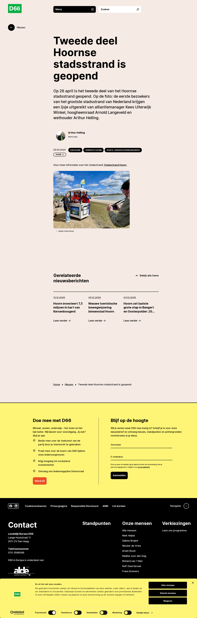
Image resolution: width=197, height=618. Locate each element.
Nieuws (69, 384)
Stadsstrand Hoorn (115, 165)
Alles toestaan (167, 585)
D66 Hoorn (75, 150)
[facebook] (10, 506)
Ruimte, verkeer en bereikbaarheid (123, 150)
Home (56, 384)
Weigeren (167, 601)
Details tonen (143, 613)
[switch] (78, 612)
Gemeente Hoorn (93, 150)
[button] (76, 9)
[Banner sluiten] (193, 583)
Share (58, 154)
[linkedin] (16, 506)
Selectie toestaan (168, 593)
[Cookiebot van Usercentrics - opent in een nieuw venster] (17, 613)
